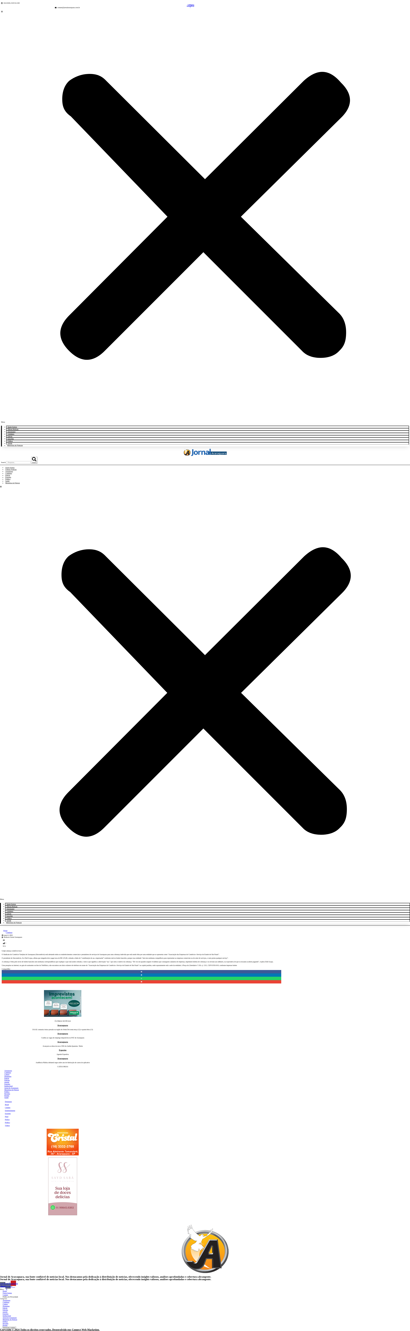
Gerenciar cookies (9, 1328)
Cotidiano (11, 434)
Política (10, 441)
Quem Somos (12, 427)
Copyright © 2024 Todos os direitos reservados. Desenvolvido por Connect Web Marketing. (50, 1329)
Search (3, 462)
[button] (205, 217)
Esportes (11, 439)
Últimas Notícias (13, 429)
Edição (10, 436)
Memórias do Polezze (15, 445)
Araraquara (11, 432)
